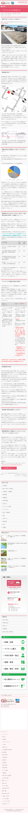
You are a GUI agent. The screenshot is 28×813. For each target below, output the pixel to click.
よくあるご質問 (6, 798)
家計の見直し (6, 619)
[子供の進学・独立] (14, 655)
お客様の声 (4, 759)
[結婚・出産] (14, 642)
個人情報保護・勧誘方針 (7, 695)
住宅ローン (5, 518)
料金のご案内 (4, 754)
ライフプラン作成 (6, 801)
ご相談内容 (4, 762)
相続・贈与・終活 (5, 793)
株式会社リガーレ (12, 809)
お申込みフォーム (6, 803)
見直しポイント (5, 780)
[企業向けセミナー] (14, 686)
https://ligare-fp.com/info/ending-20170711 (11, 464)
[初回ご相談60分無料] (14, 592)
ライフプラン (6, 509)
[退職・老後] (14, 662)
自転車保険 (5, 500)
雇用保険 (5, 494)
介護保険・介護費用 (7, 491)
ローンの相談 (5, 770)
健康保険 (5, 497)
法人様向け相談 (6, 777)
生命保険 (5, 485)
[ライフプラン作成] (14, 599)
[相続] (14, 669)
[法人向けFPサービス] (14, 679)
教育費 (4, 527)
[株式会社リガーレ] (7, 3)
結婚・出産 (4, 783)
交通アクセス (5, 747)
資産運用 (5, 628)
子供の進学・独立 (5, 788)
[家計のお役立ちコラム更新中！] (14, 583)
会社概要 (4, 739)
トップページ (4, 734)
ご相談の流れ (4, 757)
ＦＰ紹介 (4, 744)
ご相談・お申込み (5, 796)
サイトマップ (4, 731)
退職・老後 (4, 790)
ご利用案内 (4, 752)
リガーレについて (6, 741)
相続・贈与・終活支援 (8, 488)
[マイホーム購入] (14, 649)
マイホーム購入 (5, 785)
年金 (4, 524)
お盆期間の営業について (12, 550)
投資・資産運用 (6, 512)
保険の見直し (6, 622)
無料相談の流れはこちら (9, 468)
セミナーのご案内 (7, 506)
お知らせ (5, 503)
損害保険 (5, 521)
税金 (4, 515)
